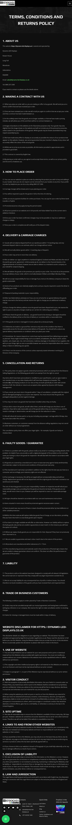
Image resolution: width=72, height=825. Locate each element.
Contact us (42, 812)
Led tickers (42, 803)
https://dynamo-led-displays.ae (21, 46)
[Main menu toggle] (70, 3)
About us (42, 806)
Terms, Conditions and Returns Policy (46, 815)
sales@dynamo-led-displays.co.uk (18, 80)
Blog (40, 809)
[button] (6, 819)
